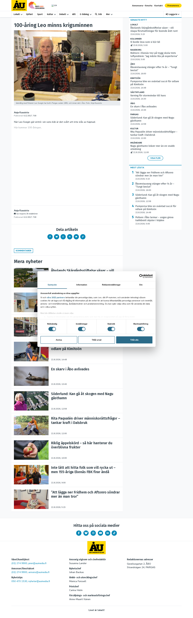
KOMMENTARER (23, 250)
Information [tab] (81, 284)
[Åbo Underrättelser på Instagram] (93, 533)
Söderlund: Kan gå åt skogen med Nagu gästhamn (157, 198)
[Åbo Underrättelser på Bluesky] (86, 533)
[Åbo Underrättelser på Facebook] (78, 533)
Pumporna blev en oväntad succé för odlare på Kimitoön (155, 209)
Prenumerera (173, 5)
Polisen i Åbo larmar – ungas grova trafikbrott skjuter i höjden (154, 220)
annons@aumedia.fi (38, 572)
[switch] (81, 329)
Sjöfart (29, 14)
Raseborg (135, 50)
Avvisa (59, 340)
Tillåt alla (134, 340)
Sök (100, 14)
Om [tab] (140, 284)
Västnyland (137, 92)
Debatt (62, 14)
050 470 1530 (19, 581)
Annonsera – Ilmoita (142, 5)
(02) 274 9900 (19, 563)
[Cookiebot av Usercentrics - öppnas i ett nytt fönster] (141, 276)
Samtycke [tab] (52, 284)
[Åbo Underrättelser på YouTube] (100, 533)
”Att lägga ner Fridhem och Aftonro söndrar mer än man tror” (154, 175)
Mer (108, 14)
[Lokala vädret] (53, 5)
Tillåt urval (96, 340)
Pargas (134, 114)
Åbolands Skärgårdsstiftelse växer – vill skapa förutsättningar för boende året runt (154, 31)
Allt (74, 14)
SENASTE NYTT (138, 20)
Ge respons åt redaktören (27, 213)
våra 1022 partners (56, 297)
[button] (173, 14)
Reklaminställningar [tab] (111, 284)
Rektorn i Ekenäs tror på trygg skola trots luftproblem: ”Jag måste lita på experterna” (154, 56)
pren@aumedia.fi (37, 563)
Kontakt (158, 5)
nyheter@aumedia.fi (39, 581)
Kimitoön (135, 78)
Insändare (136, 143)
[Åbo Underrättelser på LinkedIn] (107, 533)
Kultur (50, 14)
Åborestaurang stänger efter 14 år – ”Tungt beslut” (154, 186)
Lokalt (17, 14)
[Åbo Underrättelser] (96, 547)
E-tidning (84, 14)
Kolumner (136, 39)
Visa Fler (155, 158)
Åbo (132, 64)
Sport (40, 14)
